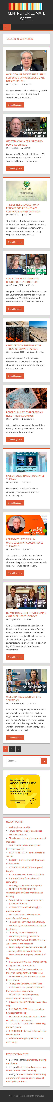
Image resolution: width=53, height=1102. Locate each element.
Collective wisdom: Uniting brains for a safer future (22, 280)
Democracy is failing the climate (24, 936)
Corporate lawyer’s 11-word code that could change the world (24, 542)
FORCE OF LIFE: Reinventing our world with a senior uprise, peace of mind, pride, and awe (26, 1078)
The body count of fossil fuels (23, 932)
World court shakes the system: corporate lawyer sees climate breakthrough (26, 77)
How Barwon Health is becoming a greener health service (26, 614)
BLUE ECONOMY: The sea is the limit (26, 874)
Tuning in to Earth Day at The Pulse (25, 983)
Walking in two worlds (19, 827)
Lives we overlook (17, 834)
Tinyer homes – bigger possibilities (25, 830)
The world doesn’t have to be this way (27, 921)
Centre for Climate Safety (26, 16)
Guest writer (29, 419)
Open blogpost (14, 105)
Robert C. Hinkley (37, 352)
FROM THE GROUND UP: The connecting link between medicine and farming (24, 893)
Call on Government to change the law (25, 477)
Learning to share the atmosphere (25, 885)
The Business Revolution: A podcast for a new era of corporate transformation (23, 208)
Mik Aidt (27, 84)
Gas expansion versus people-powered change (24, 143)
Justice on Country (18, 903)
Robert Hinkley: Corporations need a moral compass (24, 414)
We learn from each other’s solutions (23, 698)
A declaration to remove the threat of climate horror (24, 347)
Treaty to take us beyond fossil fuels (26, 900)
